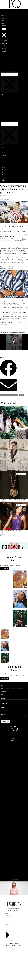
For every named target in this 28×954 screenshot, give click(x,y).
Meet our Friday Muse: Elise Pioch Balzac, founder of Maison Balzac (12, 468)
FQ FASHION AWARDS (14, 736)
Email (3, 698)
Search (16, 71)
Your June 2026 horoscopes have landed (12, 499)
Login (2, 97)
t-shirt (13, 266)
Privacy (14, 878)
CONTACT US (14, 738)
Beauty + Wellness (5, 42)
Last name (7, 919)
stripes (21, 395)
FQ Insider (4, 51)
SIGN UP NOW (5, 703)
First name (8, 913)
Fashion (4, 13)
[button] (3, 32)
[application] (14, 342)
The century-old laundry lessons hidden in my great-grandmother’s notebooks (13, 435)
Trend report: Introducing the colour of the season (12, 531)
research (15, 395)
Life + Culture (4, 47)
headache (3, 395)
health (9, 395)
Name (3, 694)
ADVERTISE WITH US (14, 740)
